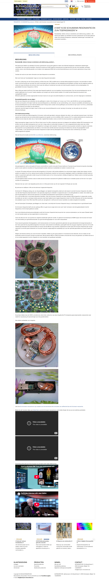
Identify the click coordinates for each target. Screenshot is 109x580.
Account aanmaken (19, 566)
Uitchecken (17, 568)
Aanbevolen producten (40, 568)
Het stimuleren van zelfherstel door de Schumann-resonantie (67, 407)
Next (93, 539)
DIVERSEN (89, 19)
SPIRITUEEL (66, 19)
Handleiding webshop (60, 566)
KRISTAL (78, 19)
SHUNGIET (29, 19)
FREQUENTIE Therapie (46, 19)
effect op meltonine (38, 135)
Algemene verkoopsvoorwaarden (62, 568)
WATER (83, 19)
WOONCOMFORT (57, 19)
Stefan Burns (36, 410)
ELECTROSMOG (21, 19)
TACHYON (72, 19)
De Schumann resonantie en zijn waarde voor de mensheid (35, 407)
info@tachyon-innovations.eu (82, 570)
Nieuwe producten (39, 564)
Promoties (36, 566)
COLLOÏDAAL (36, 19)
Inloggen (16, 564)
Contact (25, 1)
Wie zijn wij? (57, 564)
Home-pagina (17, 1)
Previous (15, 539)
